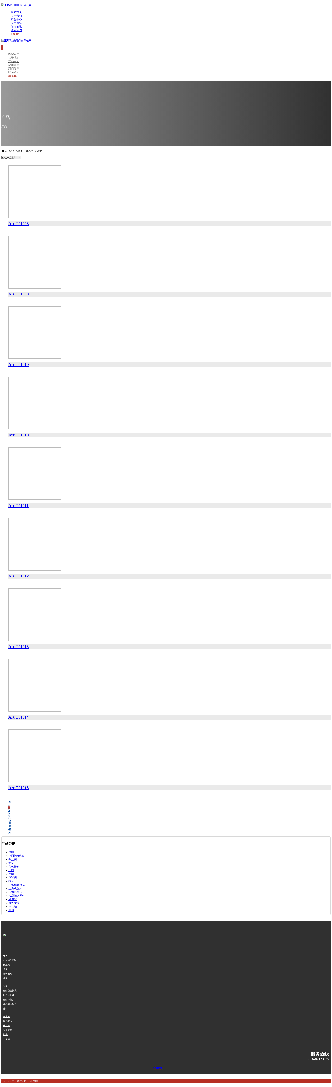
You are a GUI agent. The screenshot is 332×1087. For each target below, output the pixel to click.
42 (9, 826)
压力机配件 (15, 888)
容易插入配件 (16, 895)
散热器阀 (14, 866)
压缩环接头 (15, 892)
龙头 (11, 863)
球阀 (11, 852)
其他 (11, 910)
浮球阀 (12, 877)
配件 (5, 1008)
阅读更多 (158, 1068)
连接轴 (12, 906)
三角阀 (6, 1039)
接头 (11, 881)
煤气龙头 (14, 902)
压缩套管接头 (16, 884)
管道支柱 (7, 1030)
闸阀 (11, 873)
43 (9, 829)
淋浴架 (12, 899)
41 (9, 823)
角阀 (11, 870)
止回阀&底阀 (16, 855)
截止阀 (12, 859)
